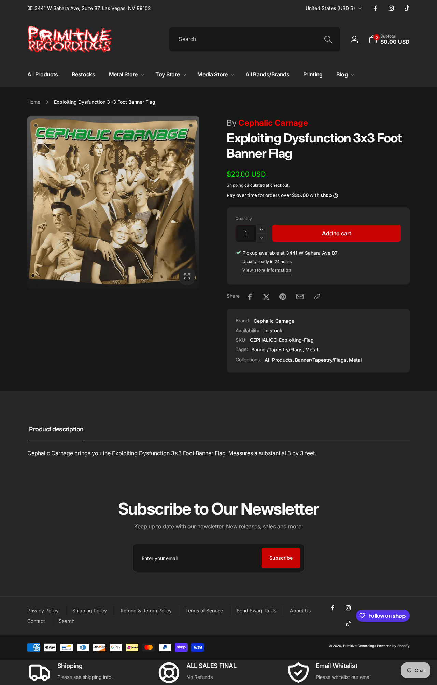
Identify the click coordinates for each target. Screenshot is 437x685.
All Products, (279, 360)
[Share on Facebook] (249, 296)
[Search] (328, 39)
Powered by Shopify (393, 646)
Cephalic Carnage (267, 123)
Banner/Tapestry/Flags (277, 349)
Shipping (235, 185)
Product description (56, 429)
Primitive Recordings (359, 646)
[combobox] (254, 39)
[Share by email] (300, 296)
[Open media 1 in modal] (113, 202)
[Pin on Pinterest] (282, 296)
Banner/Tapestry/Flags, (321, 360)
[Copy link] (317, 296)
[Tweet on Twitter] (266, 296)
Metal (311, 349)
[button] (389, 39)
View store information (266, 270)
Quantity (244, 218)
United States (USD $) (330, 8)
